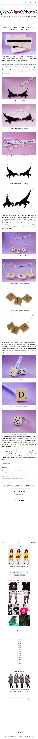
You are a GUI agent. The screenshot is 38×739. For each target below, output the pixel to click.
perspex (22, 485)
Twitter (24, 471)
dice (8, 483)
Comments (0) (19, 494)
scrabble (15, 488)
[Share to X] (14, 491)
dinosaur (12, 483)
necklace (16, 485)
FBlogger (18, 483)
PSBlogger (20, 486)
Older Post (32, 542)
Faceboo (17, 471)
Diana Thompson (14, 477)
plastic (27, 485)
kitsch (30, 483)
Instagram (11, 471)
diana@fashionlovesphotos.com (17, 736)
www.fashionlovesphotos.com (9, 473)
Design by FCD (30, 736)
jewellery (25, 483)
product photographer (10, 486)
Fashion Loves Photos (25, 477)
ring (10, 488)
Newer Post (5, 542)
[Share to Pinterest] (19, 491)
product (32, 485)
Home (19, 542)
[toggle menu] (2, 2)
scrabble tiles (22, 488)
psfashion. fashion (29, 486)
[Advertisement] (19, 715)
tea (29, 488)
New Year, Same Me (19, 671)
